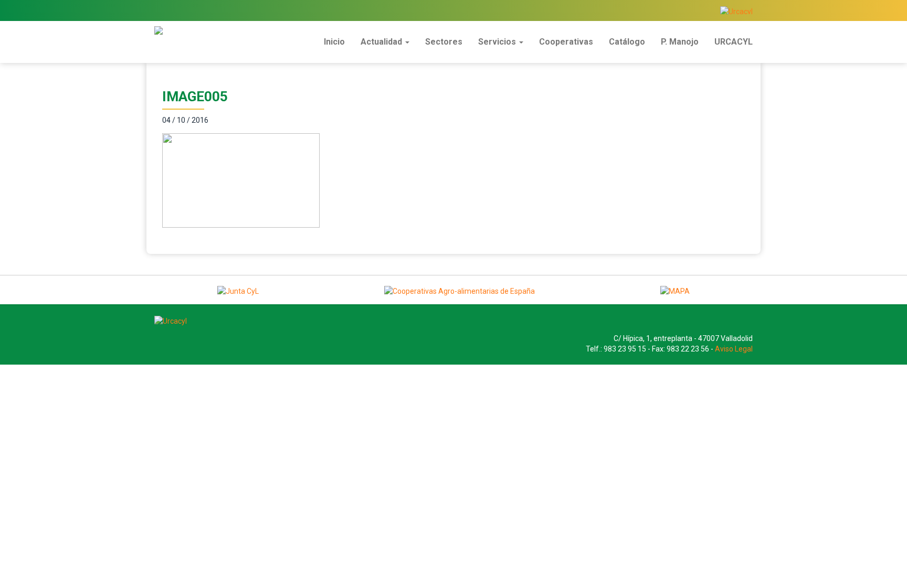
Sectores (443, 42)
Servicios (498, 42)
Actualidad (382, 42)
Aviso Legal (734, 349)
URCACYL (733, 42)
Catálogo (627, 42)
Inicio (334, 42)
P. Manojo (680, 42)
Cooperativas (566, 42)
